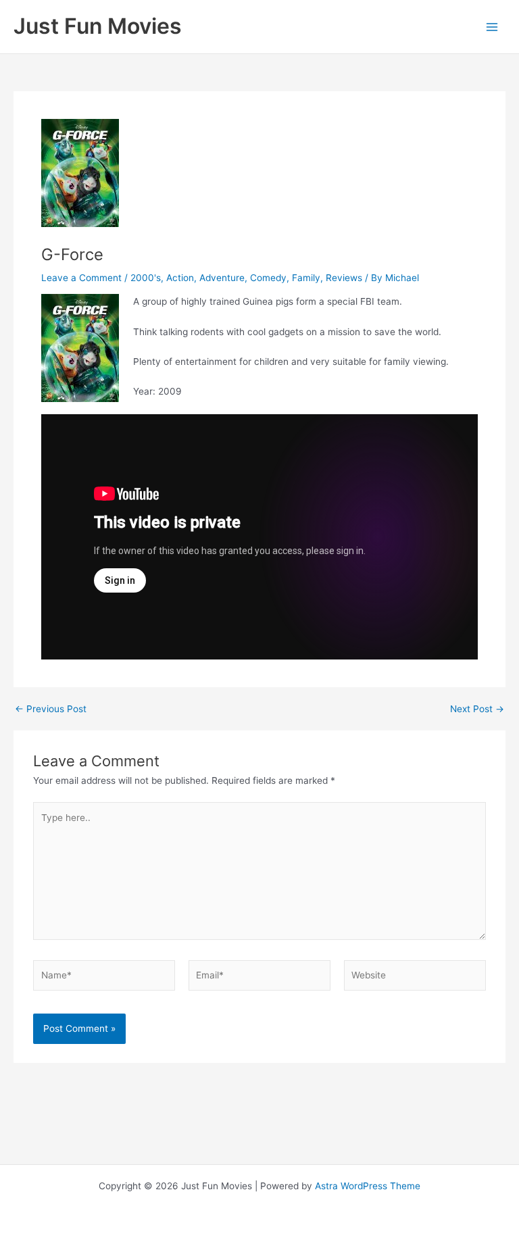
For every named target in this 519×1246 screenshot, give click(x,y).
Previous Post (50, 709)
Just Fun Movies (98, 26)
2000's (145, 277)
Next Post (477, 709)
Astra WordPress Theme (367, 1185)
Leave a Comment (81, 277)
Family (306, 277)
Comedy (268, 277)
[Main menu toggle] (492, 27)
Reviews (344, 277)
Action (180, 277)
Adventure (222, 277)
